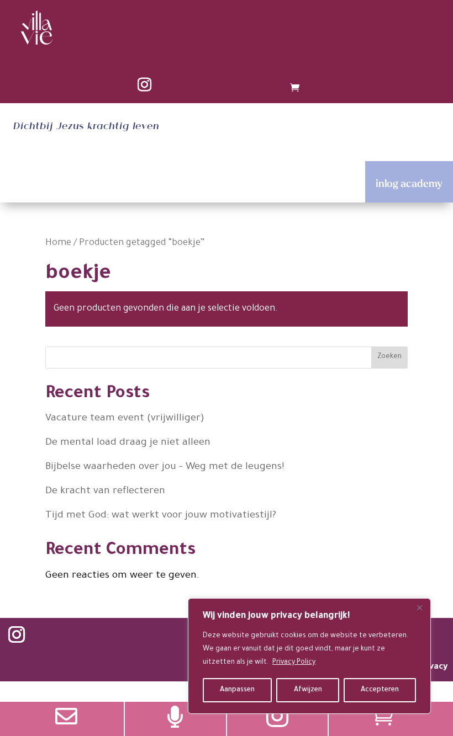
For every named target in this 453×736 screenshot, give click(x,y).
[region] (309, 656)
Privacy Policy (293, 662)
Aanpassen (237, 690)
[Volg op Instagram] (144, 85)
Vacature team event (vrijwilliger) (124, 418)
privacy (432, 667)
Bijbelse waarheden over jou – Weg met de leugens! (166, 467)
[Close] (419, 607)
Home (58, 243)
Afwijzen (308, 690)
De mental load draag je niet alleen (127, 443)
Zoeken (389, 357)
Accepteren (380, 690)
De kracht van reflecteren (105, 491)
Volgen (58, 635)
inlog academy (409, 183)
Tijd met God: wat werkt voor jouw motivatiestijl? (162, 515)
